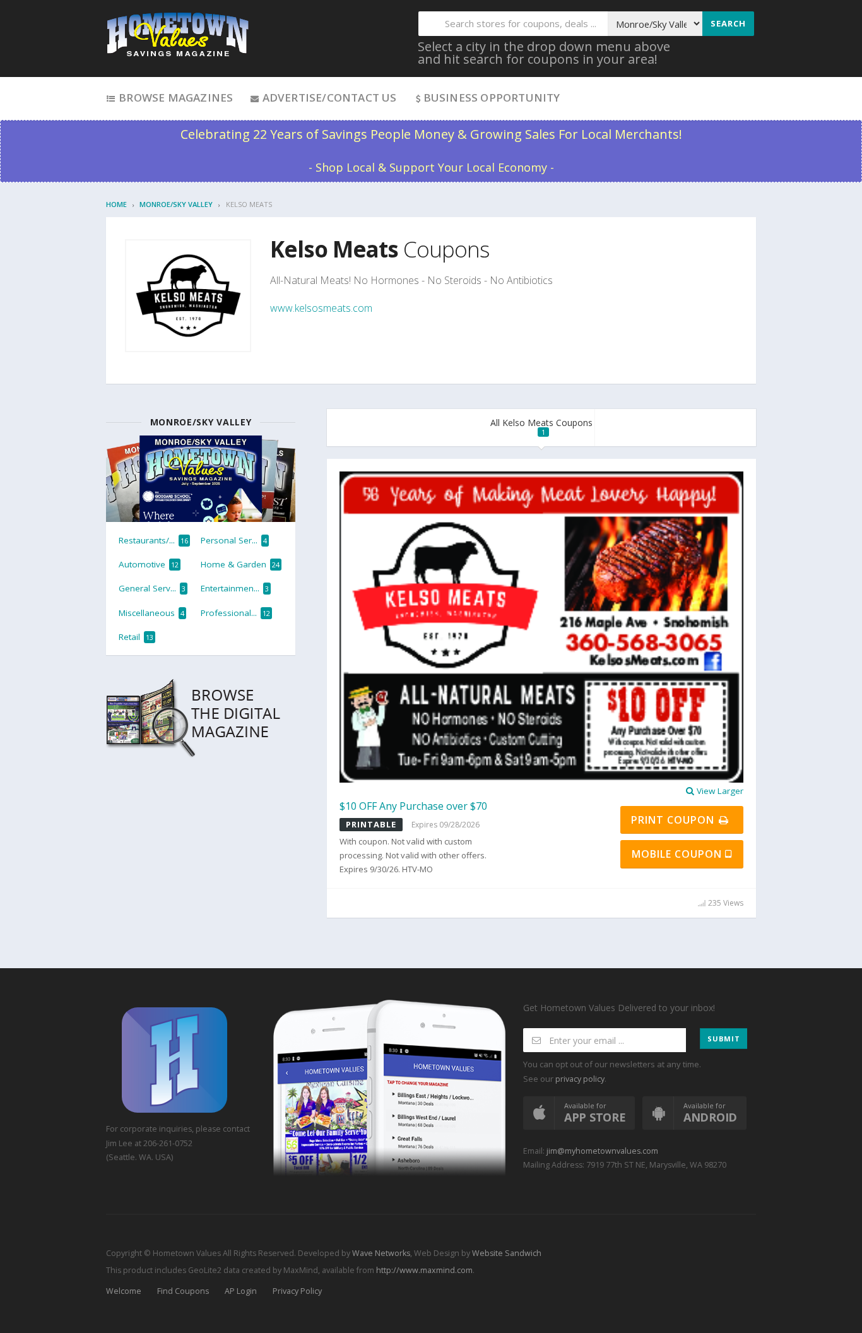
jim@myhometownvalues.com (602, 1151)
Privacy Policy (297, 1291)
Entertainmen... (235, 588)
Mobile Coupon (678, 854)
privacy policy (580, 1079)
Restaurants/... (153, 540)
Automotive (149, 564)
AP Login (241, 1291)
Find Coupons (183, 1291)
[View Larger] (541, 626)
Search (728, 23)
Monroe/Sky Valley (176, 204)
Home (116, 204)
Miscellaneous (151, 613)
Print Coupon (674, 820)
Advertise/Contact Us (327, 97)
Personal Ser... (234, 540)
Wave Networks (380, 1253)
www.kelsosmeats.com (321, 308)
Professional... (235, 613)
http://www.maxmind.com (424, 1270)
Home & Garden (240, 564)
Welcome (123, 1291)
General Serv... (152, 588)
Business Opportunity (491, 97)
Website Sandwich (505, 1253)
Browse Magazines (174, 97)
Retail (136, 637)
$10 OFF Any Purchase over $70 (413, 806)
